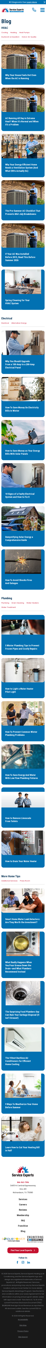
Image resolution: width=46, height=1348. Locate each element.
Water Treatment (8, 607)
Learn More (32, 2)
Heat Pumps (24, 32)
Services (23, 1199)
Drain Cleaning (18, 603)
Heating (13, 32)
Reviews (23, 1209)
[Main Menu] (42, 10)
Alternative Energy (19, 323)
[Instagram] (23, 1262)
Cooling (4, 32)
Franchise (23, 1225)
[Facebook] (17, 1262)
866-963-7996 (23, 1182)
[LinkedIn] (28, 1262)
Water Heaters (32, 603)
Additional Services (9, 881)
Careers (23, 1204)
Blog (23, 1231)
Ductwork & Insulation (10, 37)
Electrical (5, 323)
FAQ (23, 1220)
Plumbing (5, 603)
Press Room (25, 881)
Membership (23, 1215)
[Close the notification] (44, 2)
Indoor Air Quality (29, 37)
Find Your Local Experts (21, 1250)
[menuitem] (22, 1319)
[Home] (12, 10)
